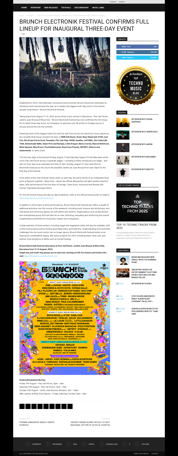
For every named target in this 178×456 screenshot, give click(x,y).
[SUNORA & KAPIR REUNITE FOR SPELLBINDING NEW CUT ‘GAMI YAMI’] (122, 312)
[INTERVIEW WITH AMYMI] (122, 147)
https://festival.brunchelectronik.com (36, 198)
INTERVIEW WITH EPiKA (141, 284)
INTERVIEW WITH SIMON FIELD (144, 132)
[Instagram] (135, 2)
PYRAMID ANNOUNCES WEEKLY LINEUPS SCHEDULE (37, 423)
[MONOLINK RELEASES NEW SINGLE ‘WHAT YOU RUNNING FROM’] (122, 260)
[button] (155, 8)
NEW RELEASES (51, 7)
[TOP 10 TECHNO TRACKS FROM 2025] (137, 206)
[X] (152, 2)
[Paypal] (144, 2)
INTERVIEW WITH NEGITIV (142, 169)
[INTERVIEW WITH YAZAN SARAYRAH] (122, 122)
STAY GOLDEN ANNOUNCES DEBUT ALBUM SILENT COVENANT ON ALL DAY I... (143, 298)
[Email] (52, 406)
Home (21, 15)
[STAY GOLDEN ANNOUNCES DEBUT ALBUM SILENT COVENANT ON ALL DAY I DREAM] (122, 299)
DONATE (122, 2)
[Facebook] (131, 2)
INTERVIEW (35, 7)
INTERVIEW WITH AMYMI (141, 144)
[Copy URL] (46, 406)
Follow (154, 52)
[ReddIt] (70, 406)
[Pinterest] (58, 406)
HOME (24, 7)
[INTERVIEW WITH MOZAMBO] (122, 160)
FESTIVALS (66, 7)
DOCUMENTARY (81, 7)
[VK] (34, 406)
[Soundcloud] (148, 2)
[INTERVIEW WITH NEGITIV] (122, 172)
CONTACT (113, 2)
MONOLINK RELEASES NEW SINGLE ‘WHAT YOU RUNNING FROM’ (143, 259)
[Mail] (139, 2)
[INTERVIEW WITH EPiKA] (122, 286)
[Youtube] (157, 2)
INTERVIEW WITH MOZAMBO (143, 157)
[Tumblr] (64, 406)
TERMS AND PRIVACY (141, 453)
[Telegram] (40, 406)
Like (155, 47)
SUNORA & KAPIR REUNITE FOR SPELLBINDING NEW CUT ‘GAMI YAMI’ (144, 311)
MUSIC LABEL (98, 7)
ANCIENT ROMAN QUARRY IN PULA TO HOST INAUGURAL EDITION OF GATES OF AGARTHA (90, 423)
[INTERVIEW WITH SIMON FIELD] (122, 135)
